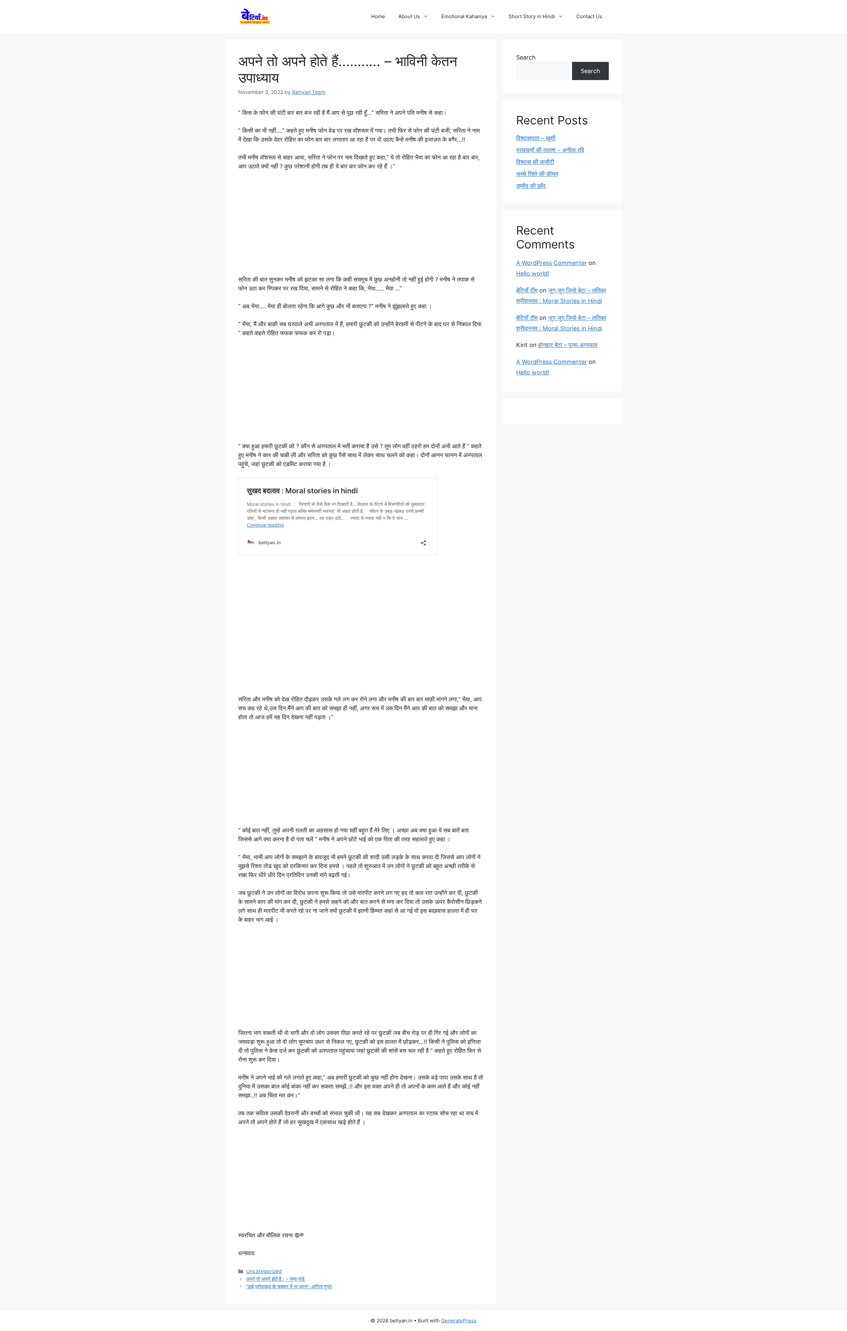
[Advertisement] (360, 226)
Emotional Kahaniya (464, 16)
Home (378, 16)
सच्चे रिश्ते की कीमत (537, 173)
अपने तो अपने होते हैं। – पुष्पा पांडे (276, 1279)
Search (526, 57)
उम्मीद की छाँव (531, 185)
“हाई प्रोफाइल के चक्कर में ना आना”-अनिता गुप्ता (289, 1286)
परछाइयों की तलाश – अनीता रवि (550, 150)
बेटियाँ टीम (527, 290)
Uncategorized (264, 1271)
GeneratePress (458, 1320)
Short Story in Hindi (532, 16)
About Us (409, 16)
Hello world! (532, 273)
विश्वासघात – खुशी (536, 138)
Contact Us (589, 16)
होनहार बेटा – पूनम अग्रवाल (568, 344)
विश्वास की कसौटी (535, 161)
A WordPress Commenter (551, 262)
